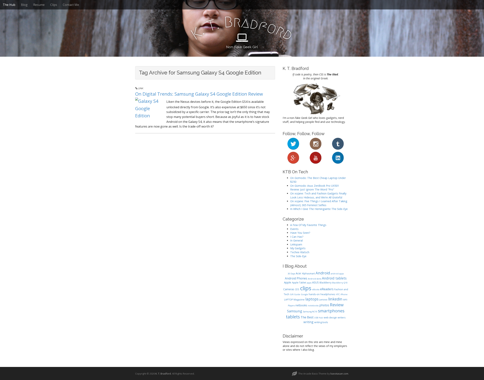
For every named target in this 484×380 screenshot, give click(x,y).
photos (324, 305)
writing (308, 322)
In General (296, 240)
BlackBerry (325, 282)
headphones (327, 294)
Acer (298, 273)
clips (305, 288)
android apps (337, 273)
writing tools (321, 322)
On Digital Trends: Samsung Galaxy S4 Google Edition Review (199, 94)
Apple (287, 282)
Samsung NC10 (310, 311)
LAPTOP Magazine (294, 299)
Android (323, 273)
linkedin (335, 299)
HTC (338, 294)
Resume (39, 5)
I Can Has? (296, 236)
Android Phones (296, 278)
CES (297, 289)
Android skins (314, 278)
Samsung (294, 311)
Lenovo (323, 299)
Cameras (288, 289)
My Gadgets (298, 248)
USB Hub (318, 317)
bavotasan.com (339, 373)
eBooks (315, 289)
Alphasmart (308, 273)
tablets (293, 317)
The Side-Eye (298, 256)
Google (304, 294)
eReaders (327, 289)
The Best (307, 317)
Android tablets (334, 278)
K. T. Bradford (163, 373)
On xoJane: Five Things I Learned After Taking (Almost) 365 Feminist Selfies (318, 203)
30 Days (291, 273)
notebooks (313, 305)
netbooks (301, 305)
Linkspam (296, 244)
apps (309, 282)
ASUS (315, 282)
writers (342, 317)
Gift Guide (295, 294)
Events (294, 229)
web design (330, 317)
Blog (24, 5)
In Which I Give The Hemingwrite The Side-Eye (319, 209)
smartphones (331, 311)
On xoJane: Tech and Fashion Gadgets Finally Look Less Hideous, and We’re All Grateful (318, 195)
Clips (53, 5)
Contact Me (71, 5)
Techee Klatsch (299, 252)
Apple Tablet (299, 282)
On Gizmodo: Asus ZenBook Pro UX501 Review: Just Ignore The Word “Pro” (314, 187)
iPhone (344, 294)
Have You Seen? (300, 233)
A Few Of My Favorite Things (308, 225)
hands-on (314, 294)
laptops (311, 299)
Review (337, 305)
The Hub (9, 5)
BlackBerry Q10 (339, 282)
